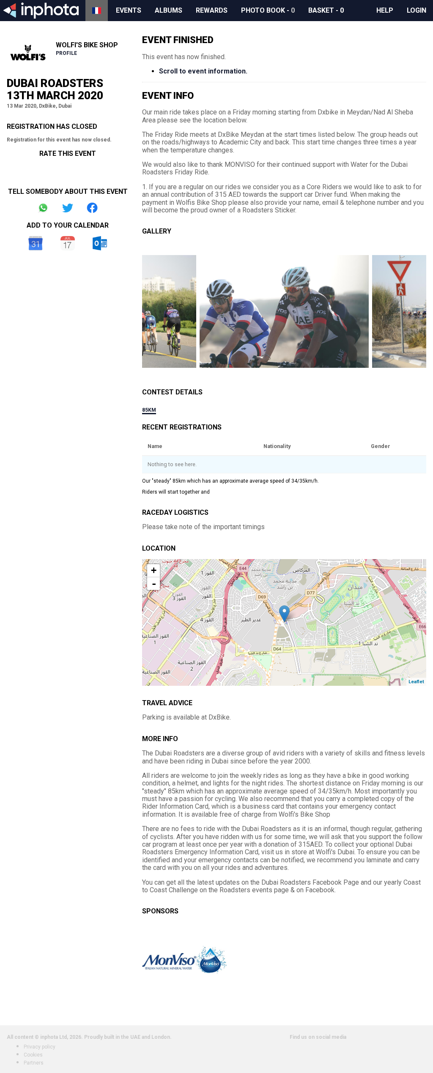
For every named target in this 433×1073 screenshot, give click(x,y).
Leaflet (416, 682)
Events (128, 10)
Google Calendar (35, 243)
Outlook (100, 243)
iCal (67, 243)
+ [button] (153, 570)
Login (416, 10)
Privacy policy (39, 1047)
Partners (34, 1063)
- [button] (154, 583)
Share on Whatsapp (43, 207)
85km (149, 410)
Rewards (211, 10)
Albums (168, 10)
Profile (66, 53)
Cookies (33, 1055)
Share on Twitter (67, 207)
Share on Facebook (92, 207)
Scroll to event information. (203, 71)
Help (384, 10)
